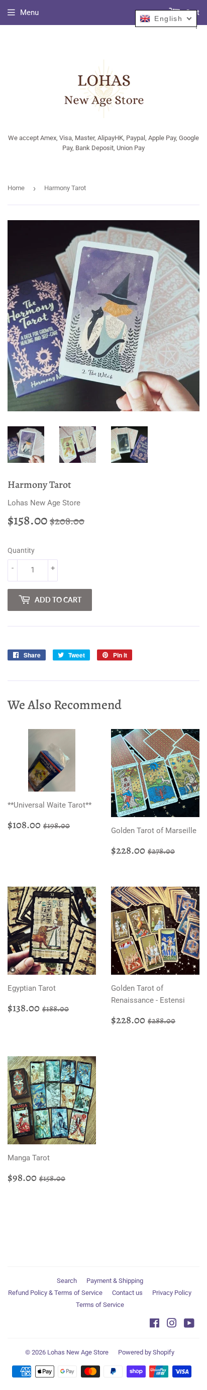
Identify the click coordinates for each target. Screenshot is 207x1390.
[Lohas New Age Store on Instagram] (172, 1324)
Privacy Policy (171, 1292)
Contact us (127, 1292)
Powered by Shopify (146, 1352)
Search (67, 1280)
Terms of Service (100, 1304)
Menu (29, 12)
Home (16, 188)
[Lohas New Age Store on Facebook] (154, 1324)
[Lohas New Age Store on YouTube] (189, 1324)
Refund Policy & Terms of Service (55, 1292)
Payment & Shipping (114, 1280)
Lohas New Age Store (78, 1352)
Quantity (21, 550)
